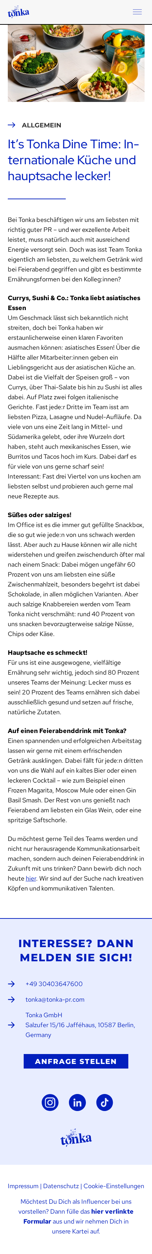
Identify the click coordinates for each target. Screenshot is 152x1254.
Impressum (23, 1186)
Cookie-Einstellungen (113, 1186)
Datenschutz (61, 1186)
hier (31, 878)
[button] (137, 12)
